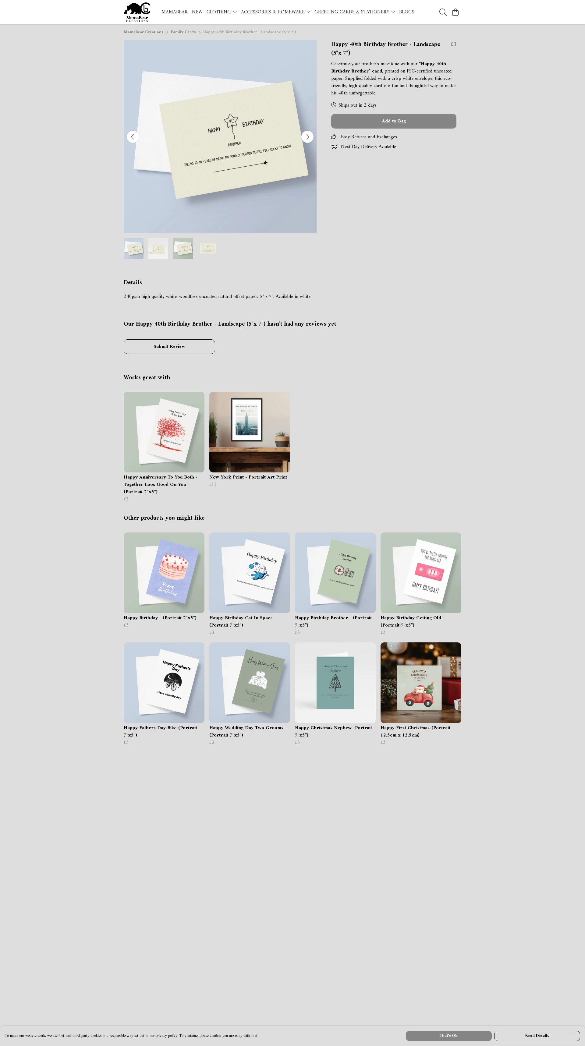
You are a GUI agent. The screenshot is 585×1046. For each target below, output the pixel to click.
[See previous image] (133, 137)
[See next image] (307, 137)
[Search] (443, 12)
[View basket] (455, 12)
